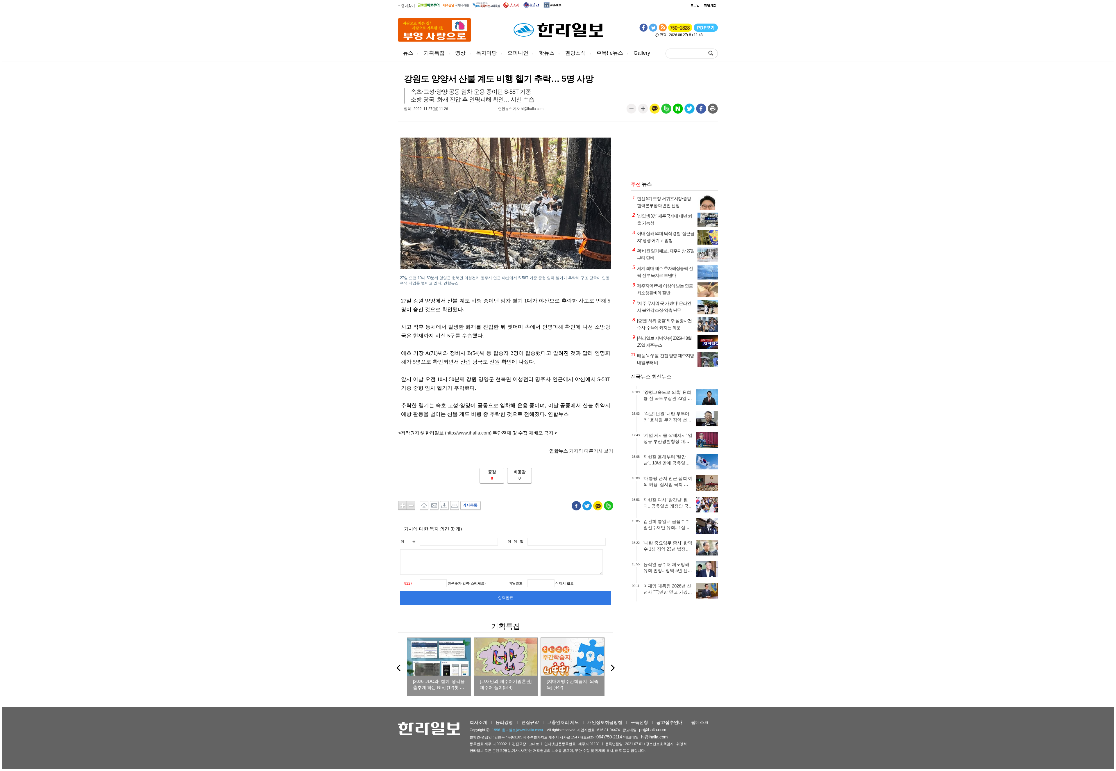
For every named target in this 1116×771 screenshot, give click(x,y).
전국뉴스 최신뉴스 (651, 377)
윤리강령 (504, 722)
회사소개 (478, 722)
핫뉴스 (547, 53)
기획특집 (434, 53)
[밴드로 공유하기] (666, 110)
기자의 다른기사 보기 (581, 450)
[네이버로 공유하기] (678, 110)
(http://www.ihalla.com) (468, 432)
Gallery (642, 53)
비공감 (520, 471)
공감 (492, 471)
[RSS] (663, 31)
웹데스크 (700, 722)
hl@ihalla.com (654, 736)
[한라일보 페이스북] (643, 31)
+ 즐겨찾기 (406, 6)
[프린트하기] (713, 110)
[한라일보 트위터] (653, 31)
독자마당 (486, 53)
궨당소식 (575, 53)
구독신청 (639, 722)
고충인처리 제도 (563, 722)
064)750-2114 (609, 736)
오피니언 (517, 53)
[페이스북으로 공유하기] (701, 110)
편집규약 (530, 722)
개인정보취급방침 (604, 722)
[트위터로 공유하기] (689, 110)
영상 (460, 53)
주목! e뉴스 (609, 53)
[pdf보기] (706, 31)
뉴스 (408, 53)
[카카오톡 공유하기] (655, 110)
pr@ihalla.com (652, 729)
